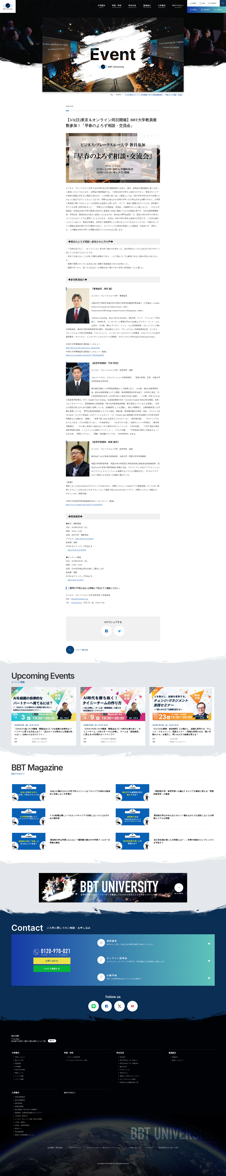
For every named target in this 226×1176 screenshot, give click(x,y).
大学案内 (15, 1053)
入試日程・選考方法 (21, 1116)
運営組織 (18, 1063)
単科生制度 (18, 1103)
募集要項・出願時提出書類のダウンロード (28, 1113)
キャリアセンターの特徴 (127, 1079)
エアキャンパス (125, 1070)
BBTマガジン (69, 1093)
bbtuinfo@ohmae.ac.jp (79, 599)
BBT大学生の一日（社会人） (129, 1060)
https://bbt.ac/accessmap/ (84, 539)
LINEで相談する (52, 969)
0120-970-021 (76, 603)
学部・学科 (68, 1053)
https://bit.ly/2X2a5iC (76, 580)
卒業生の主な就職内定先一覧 (129, 1082)
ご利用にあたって (134, 1148)
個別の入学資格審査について (24, 1135)
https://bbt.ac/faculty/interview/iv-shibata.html (83, 348)
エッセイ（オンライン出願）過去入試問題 (28, 1119)
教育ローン (18, 1128)
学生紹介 (122, 1057)
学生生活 (120, 1053)
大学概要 (18, 1066)
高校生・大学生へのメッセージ (130, 1076)
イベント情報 (19, 1076)
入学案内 (15, 1093)
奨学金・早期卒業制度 (22, 1125)
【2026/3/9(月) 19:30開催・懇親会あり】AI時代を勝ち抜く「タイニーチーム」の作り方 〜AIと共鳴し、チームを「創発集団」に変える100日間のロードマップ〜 (112, 731)
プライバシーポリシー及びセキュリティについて (104, 1148)
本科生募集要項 (20, 1097)
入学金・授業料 (20, 1122)
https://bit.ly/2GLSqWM (77, 550)
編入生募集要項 (20, 1100)
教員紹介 (172, 1053)
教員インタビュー (178, 1060)
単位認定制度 (19, 1132)
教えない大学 (19, 1060)
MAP (52, 1041)
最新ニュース (19, 1073)
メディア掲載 (19, 1079)
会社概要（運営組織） (55, 1148)
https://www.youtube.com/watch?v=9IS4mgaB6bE (85, 355)
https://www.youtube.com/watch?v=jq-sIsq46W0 (84, 505)
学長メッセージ (20, 1057)
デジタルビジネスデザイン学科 (77, 1060)
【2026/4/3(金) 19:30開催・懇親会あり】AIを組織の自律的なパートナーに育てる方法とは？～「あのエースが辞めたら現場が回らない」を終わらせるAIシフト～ (43, 731)
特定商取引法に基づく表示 (169, 1148)
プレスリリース (75, 1148)
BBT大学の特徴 (20, 1070)
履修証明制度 (19, 1106)
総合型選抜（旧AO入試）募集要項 (26, 1109)
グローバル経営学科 (73, 1057)
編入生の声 (123, 1066)
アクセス (150, 1148)
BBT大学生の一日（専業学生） (129, 1063)
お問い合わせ (52, 961)
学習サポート (124, 1073)
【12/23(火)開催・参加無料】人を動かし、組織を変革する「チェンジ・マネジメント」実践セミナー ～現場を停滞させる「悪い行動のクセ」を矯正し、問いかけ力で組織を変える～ (181, 731)
